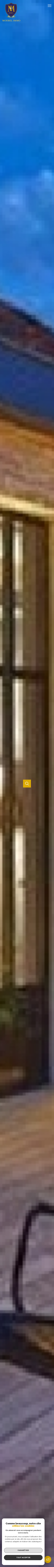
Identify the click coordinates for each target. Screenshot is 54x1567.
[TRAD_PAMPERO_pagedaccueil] (11, 21)
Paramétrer (23, 1550)
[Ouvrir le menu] (50, 5)
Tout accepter (23, 1557)
